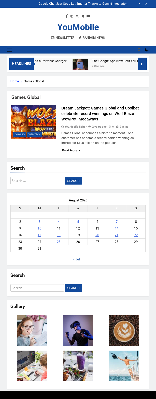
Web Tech (34, 134)
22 (136, 235)
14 (116, 228)
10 (39, 228)
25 (59, 242)
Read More (69, 150)
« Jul (76, 259)
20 (97, 235)
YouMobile (78, 27)
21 (116, 235)
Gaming (20, 134)
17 (39, 235)
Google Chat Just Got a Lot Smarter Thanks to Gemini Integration (83, 3)
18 (59, 235)
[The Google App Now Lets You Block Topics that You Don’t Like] (76, 66)
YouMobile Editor (76, 127)
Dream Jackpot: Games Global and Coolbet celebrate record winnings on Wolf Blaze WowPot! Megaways (100, 113)
